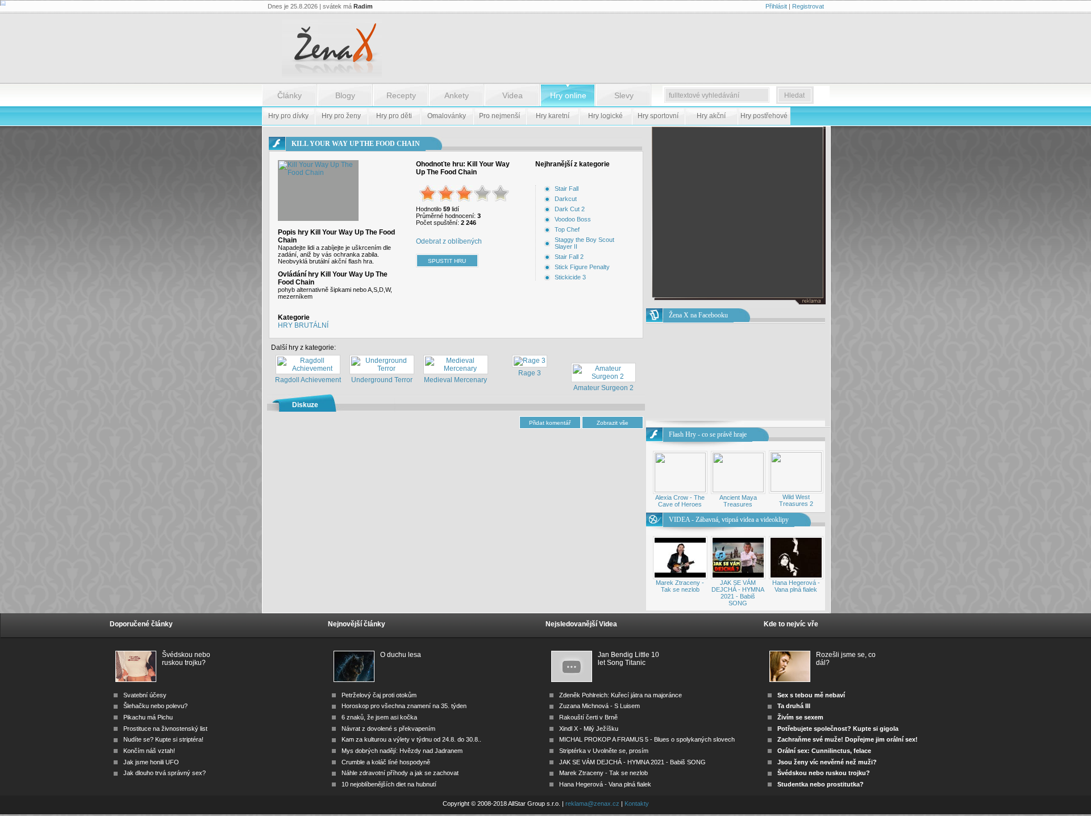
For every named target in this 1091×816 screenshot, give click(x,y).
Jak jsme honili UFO (151, 762)
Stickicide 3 (570, 277)
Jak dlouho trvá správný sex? (164, 772)
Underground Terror (382, 380)
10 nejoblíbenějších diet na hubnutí (389, 784)
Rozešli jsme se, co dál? (846, 659)
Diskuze (305, 405)
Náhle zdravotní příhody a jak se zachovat (400, 772)
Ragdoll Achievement (308, 380)
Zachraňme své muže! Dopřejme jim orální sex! (847, 739)
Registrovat (808, 6)
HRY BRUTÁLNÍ (303, 325)
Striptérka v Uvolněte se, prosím (603, 750)
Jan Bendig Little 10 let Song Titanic (628, 659)
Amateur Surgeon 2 (603, 388)
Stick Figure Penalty (582, 266)
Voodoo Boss (573, 219)
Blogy (345, 95)
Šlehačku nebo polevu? (155, 705)
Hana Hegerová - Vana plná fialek (796, 586)
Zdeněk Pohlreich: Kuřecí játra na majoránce (620, 695)
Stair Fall (566, 188)
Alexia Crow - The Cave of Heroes (680, 501)
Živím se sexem (800, 717)
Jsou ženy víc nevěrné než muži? (827, 762)
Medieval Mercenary (455, 380)
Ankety (456, 95)
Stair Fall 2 (569, 256)
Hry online (568, 95)
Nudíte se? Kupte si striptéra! (163, 739)
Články (289, 95)
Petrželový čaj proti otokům (379, 695)
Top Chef (567, 229)
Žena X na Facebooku (698, 315)
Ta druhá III (793, 705)
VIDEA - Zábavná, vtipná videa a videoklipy (729, 520)
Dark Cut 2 (570, 209)
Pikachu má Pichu (148, 717)
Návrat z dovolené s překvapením (388, 728)
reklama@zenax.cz (592, 803)
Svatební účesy (144, 695)
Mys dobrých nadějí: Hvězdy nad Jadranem (402, 750)
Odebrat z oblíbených (449, 241)
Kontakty (636, 803)
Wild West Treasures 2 (796, 500)
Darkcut (566, 198)
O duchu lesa (400, 655)
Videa (512, 95)
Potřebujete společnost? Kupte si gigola (837, 728)
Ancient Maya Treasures (738, 501)
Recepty (401, 95)
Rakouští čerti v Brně (588, 717)
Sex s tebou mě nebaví (811, 695)
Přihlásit (776, 6)
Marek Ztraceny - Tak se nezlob (680, 586)
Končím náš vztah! (149, 750)
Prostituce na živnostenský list (165, 728)
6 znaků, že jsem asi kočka (379, 717)
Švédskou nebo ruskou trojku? (186, 659)
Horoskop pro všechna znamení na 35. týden (404, 705)
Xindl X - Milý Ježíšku (588, 728)
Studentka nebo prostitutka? (820, 784)
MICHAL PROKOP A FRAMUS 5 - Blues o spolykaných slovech (647, 739)
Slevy (624, 95)
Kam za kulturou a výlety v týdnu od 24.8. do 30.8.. (411, 739)
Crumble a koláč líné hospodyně (386, 762)
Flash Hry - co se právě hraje (708, 434)
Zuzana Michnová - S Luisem (599, 705)
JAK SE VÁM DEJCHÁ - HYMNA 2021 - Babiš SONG (737, 592)
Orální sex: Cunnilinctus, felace (824, 750)
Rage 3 (529, 373)
